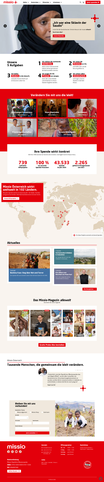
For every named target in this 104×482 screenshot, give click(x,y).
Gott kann (46, 412)
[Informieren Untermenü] (61, 2)
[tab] (51, 52)
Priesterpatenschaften (22, 132)
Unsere (12, 62)
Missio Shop (35, 412)
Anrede (17, 415)
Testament (82, 112)
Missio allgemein (22, 412)
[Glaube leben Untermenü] (39, 2)
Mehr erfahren (22, 115)
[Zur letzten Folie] (5, 26)
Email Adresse (18, 426)
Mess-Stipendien (52, 112)
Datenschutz (90, 449)
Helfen (25, 2)
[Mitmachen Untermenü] (50, 2)
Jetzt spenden (92, 2)
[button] (76, 370)
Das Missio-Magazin (46, 300)
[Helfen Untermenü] (28, 2)
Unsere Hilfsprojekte (10, 198)
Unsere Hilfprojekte (67, 132)
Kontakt (50, 462)
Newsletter (44, 464)
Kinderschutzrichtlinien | (86, 447)
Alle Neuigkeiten (88, 289)
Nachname (35, 420)
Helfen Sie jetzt (13, 471)
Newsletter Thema (20, 410)
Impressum (83, 449)
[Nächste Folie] (98, 26)
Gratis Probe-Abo (59, 36)
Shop (46, 462)
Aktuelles (13, 243)
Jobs (42, 462)
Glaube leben (35, 2)
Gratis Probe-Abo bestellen (52, 345)
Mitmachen (46, 2)
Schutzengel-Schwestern (21, 112)
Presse (55, 462)
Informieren (56, 2)
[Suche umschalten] (80, 2)
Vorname (17, 420)
